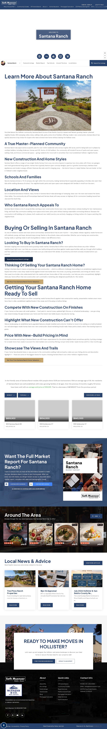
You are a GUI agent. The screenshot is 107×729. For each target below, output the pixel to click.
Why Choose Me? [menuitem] (9, 6)
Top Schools (50, 63)
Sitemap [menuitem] (8, 726)
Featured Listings (28, 63)
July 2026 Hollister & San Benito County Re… (85, 592)
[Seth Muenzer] (3, 63)
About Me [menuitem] (43, 684)
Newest (9, 395)
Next (104, 535)
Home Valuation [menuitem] (54, 6)
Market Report (40, 63)
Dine (96, 516)
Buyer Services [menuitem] (62, 689)
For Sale (23, 395)
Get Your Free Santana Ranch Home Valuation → (24, 282)
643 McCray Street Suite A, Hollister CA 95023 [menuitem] (88, 690)
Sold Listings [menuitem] (44, 689)
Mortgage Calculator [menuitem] (67, 6)
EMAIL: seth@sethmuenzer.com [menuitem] (90, 686)
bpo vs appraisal (49, 591)
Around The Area (61, 63)
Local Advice (72, 63)
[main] (53, 313)
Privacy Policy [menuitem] (24, 726)
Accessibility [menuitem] (15, 726)
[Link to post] (20, 578)
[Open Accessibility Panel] (4, 725)
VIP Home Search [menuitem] (36, 6)
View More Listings (93, 395)
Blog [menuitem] (41, 694)
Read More (13, 605)
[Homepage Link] (9, 3)
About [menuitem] (45, 6)
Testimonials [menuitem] (43, 691)
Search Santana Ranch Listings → (19, 259)
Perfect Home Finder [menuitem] (64, 691)
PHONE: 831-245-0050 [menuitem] (87, 684)
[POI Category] (39, 56)
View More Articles (93, 563)
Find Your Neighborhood (44, 661)
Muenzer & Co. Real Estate (84, 726)
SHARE (24, 524)
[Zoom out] (105, 55)
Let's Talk (100, 4)
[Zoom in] (105, 53)
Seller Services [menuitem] (62, 697)
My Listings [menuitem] (43, 686)
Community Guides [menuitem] (23, 6)
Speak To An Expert (65, 661)
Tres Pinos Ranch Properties (15, 592)
